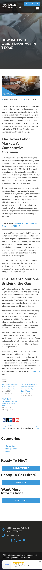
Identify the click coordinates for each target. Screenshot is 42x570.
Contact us (35, 371)
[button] (37, 8)
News (7, 452)
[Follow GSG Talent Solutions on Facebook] (11, 540)
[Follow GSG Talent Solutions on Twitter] (15, 541)
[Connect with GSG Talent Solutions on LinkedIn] (20, 540)
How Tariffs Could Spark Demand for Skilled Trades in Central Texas (10, 387)
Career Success (12, 446)
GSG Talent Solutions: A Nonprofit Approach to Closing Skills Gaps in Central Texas (29, 388)
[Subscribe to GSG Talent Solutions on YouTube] (24, 540)
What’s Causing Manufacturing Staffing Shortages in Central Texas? (9, 402)
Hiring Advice (11, 449)
